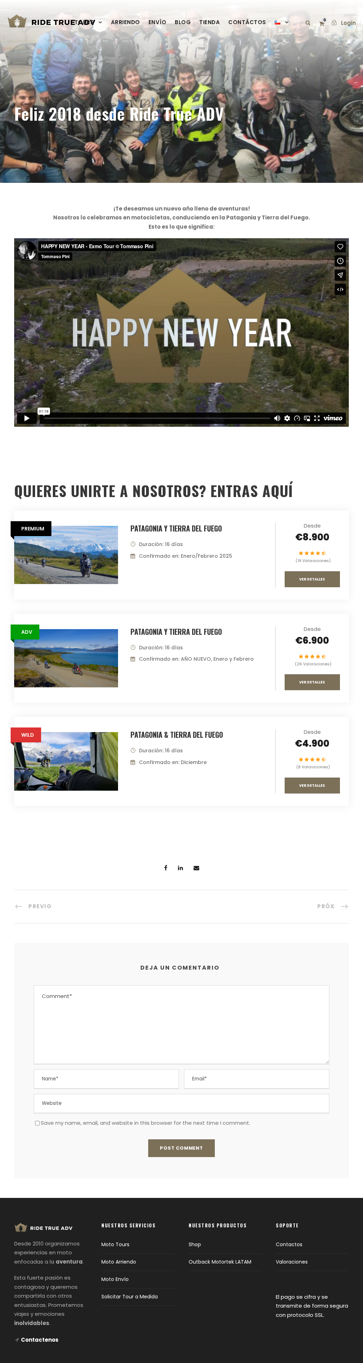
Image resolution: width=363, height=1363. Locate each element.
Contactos (289, 1244)
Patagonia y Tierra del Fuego (176, 528)
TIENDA (209, 22)
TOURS (84, 22)
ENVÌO (158, 22)
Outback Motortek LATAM (220, 1261)
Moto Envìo (115, 1279)
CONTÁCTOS (247, 22)
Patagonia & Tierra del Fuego (176, 734)
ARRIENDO (125, 22)
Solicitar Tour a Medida (129, 1296)
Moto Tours (115, 1244)
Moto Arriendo (118, 1261)
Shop (195, 1244)
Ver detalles (312, 579)
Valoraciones (292, 1261)
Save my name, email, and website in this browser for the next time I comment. (145, 1123)
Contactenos (39, 1339)
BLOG (183, 22)
